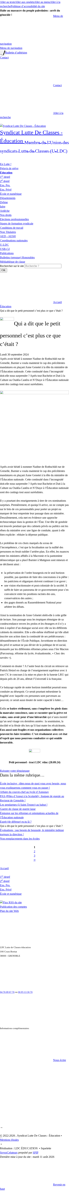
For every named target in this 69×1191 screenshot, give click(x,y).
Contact (4, 57)
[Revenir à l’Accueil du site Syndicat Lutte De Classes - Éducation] (23, 125)
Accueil (4, 868)
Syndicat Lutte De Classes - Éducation (34, 141)
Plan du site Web (9, 910)
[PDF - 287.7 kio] (34, 754)
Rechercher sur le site (12, 265)
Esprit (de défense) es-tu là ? (15, 821)
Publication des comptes (13, 906)
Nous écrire (59, 1060)
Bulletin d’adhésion (16, 52)
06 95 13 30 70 (25, 992)
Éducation (5, 306)
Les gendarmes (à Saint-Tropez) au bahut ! (23, 804)
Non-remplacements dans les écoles (20, 838)
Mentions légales (9, 1139)
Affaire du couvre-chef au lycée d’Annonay (24, 791)
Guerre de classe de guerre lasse (18, 808)
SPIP (35, 1152)
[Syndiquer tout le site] (11, 902)
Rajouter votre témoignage (15, 770)
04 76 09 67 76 (7, 992)
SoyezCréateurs (9, 1152)
